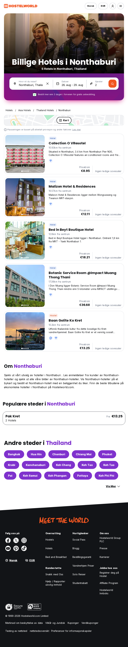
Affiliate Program (109, 583)
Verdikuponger (90, 622)
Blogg (75, 548)
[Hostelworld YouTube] (8, 548)
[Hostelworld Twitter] (16, 540)
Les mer (76, 129)
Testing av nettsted (16, 630)
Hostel (53, 315)
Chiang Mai (84, 454)
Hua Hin (36, 454)
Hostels (50, 539)
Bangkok (14, 454)
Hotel (53, 138)
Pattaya (82, 475)
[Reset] (48, 84)
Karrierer (105, 557)
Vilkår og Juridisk (55, 622)
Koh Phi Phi (106, 475)
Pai (10, 475)
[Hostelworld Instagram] (24, 540)
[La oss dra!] (112, 84)
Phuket (107, 454)
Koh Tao (87, 465)
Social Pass (78, 539)
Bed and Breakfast (56, 557)
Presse (104, 548)
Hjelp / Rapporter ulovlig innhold (55, 583)
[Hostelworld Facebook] (8, 540)
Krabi (11, 465)
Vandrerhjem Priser (83, 565)
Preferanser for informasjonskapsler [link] (71, 630)
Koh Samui (30, 475)
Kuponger (73, 622)
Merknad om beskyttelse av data (24, 622)
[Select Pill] (112, 6)
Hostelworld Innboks (106, 592)
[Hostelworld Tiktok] (24, 548)
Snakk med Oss (54, 574)
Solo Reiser (79, 574)
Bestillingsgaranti (81, 557)
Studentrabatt (80, 583)
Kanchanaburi (35, 465)
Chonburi (58, 454)
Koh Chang (63, 465)
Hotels (49, 548)
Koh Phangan (57, 475)
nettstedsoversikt (39, 630)
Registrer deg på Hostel (109, 574)
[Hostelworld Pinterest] (16, 548)
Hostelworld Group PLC (110, 540)
